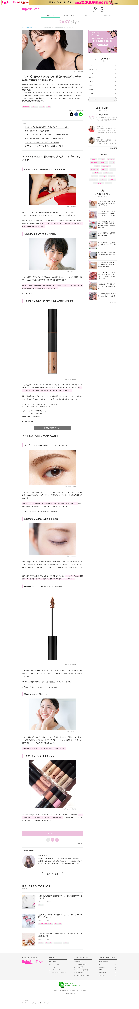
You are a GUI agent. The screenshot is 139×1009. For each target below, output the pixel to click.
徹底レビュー (26, 106)
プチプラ (94, 176)
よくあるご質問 (107, 15)
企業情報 (55, 990)
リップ (112, 169)
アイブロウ (34, 106)
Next (79, 843)
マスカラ (42, 106)
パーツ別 (103, 176)
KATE (48, 106)
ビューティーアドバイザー (56, 972)
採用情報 (83, 990)
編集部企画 (111, 159)
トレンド (104, 169)
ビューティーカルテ (54, 970)
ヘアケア (92, 81)
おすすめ (101, 159)
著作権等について (75, 990)
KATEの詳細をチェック (52, 428)
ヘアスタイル (97, 173)
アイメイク (29, 104)
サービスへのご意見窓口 (81, 970)
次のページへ (52, 833)
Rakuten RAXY (30, 9)
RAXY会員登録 (103, 961)
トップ (32, 15)
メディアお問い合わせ (80, 964)
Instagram (102, 967)
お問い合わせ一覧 (36, 1003)
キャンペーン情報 (69, 15)
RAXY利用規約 (78, 972)
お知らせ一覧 (78, 961)
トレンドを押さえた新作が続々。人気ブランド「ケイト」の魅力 (47, 127)
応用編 (66, 942)
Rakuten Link (102, 972)
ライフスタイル (58, 942)
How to (40, 904)
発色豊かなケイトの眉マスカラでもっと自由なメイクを (44, 146)
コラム (91, 89)
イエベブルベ (108, 173)
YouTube (101, 975)
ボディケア (92, 77)
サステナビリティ (48, 1003)
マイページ (52, 967)
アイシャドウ (58, 923)
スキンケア (92, 65)
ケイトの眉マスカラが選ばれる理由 (37, 131)
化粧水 (111, 176)
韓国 (97, 166)
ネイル (91, 85)
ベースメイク (93, 69)
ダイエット (94, 179)
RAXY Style (50, 15)
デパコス (103, 179)
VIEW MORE (113, 148)
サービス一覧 (25, 1003)
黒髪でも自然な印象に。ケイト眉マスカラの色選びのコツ (44, 138)
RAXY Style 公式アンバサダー (45, 923)
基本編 (112, 162)
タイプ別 (108, 183)
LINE (100, 970)
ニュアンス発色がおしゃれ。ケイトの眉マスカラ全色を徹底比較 (47, 134)
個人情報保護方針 (64, 990)
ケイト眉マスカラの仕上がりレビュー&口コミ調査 (42, 142)
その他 (91, 93)
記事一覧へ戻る (52, 874)
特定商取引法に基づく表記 (81, 975)
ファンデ (112, 179)
